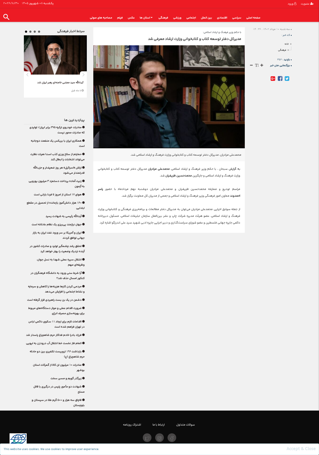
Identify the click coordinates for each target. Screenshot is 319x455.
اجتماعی (191, 17)
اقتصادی (222, 17)
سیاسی (236, 17)
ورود (291, 4)
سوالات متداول (185, 424)
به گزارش (234, 168)
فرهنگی (163, 17)
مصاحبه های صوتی (101, 17)
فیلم (120, 17)
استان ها (145, 17)
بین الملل (206, 17)
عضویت (305, 4)
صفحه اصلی (253, 17)
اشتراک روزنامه (132, 424)
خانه (286, 44)
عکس (131, 17)
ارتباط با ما (159, 424)
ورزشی (177, 17)
